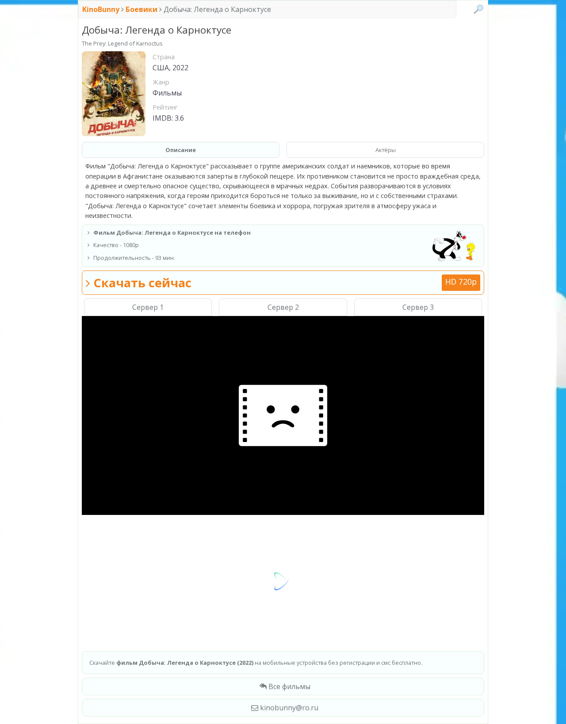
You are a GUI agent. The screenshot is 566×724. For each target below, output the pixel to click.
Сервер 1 (148, 307)
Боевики (141, 9)
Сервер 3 (418, 307)
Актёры (385, 150)
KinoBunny (101, 9)
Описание (180, 150)
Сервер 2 (283, 307)
